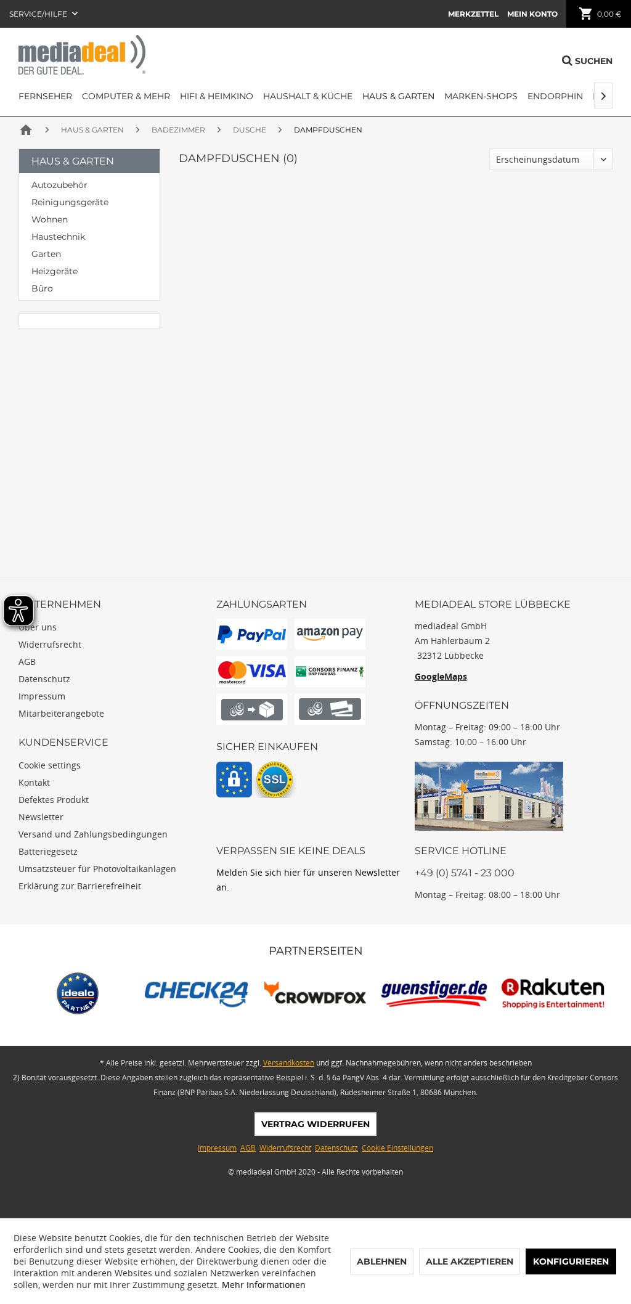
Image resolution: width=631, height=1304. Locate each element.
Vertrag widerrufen (315, 1124)
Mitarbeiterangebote (61, 713)
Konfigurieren (571, 1261)
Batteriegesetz (48, 851)
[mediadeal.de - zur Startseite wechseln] (81, 55)
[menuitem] (473, 14)
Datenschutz (44, 679)
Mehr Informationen (264, 1284)
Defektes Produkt (53, 799)
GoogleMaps (441, 676)
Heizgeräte (54, 271)
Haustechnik (58, 236)
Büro (42, 288)
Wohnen (49, 219)
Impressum (41, 696)
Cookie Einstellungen (397, 1148)
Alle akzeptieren (469, 1261)
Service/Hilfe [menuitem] (39, 13)
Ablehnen (382, 1261)
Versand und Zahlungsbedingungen (93, 834)
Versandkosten (288, 1062)
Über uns (37, 627)
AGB (27, 661)
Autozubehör (59, 184)
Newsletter (40, 817)
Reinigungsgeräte (69, 202)
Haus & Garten (72, 161)
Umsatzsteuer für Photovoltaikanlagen (97, 868)
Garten (46, 253)
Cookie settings (49, 765)
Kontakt (34, 782)
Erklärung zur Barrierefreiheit (79, 886)
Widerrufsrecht (49, 644)
